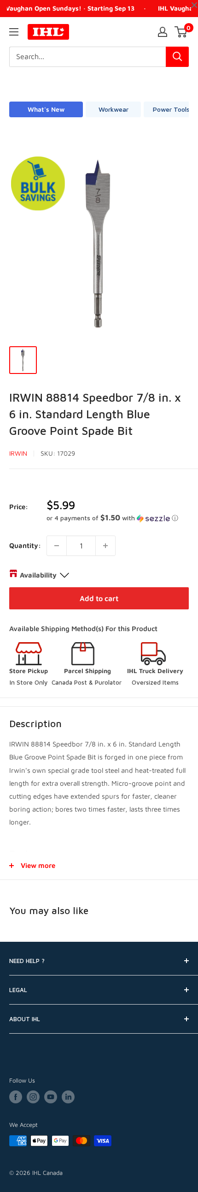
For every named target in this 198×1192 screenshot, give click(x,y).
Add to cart (99, 598)
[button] (118, 518)
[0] (181, 31)
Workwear (113, 109)
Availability (38, 575)
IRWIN (18, 453)
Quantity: (25, 545)
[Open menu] (13, 32)
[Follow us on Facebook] (15, 1096)
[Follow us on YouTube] (50, 1096)
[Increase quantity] (105, 545)
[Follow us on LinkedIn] (68, 1096)
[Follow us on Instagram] (33, 1096)
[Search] (177, 57)
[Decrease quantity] (56, 545)
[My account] (162, 32)
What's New (46, 109)
